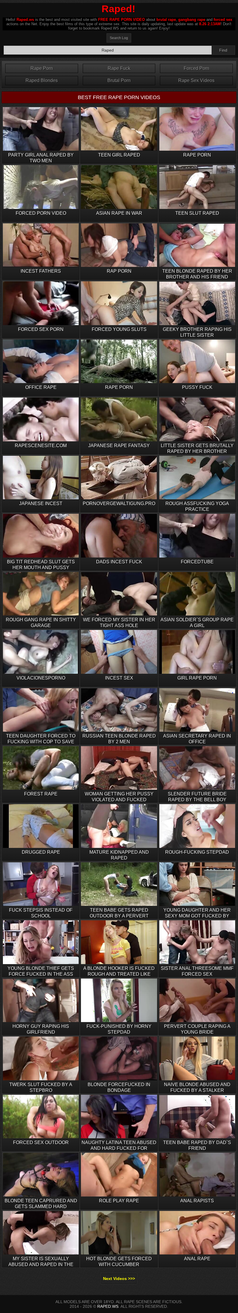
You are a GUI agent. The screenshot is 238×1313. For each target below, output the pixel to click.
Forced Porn (196, 68)
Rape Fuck (119, 68)
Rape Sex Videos (196, 80)
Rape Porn (41, 68)
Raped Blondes (42, 80)
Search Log (119, 38)
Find (223, 50)
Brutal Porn (119, 80)
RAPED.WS (107, 1306)
